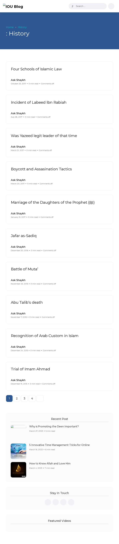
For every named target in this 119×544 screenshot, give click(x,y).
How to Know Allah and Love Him (50, 463)
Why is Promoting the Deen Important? (54, 426)
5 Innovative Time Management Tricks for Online (59, 445)
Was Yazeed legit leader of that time (44, 135)
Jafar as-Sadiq (24, 235)
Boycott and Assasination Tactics (41, 169)
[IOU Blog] (13, 6)
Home (10, 27)
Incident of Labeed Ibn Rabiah (38, 102)
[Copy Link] (107, 82)
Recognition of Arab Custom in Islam (45, 335)
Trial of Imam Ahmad (30, 369)
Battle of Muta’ (24, 269)
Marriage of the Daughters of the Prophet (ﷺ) (53, 202)
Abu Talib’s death (27, 302)
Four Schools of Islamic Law (36, 69)
